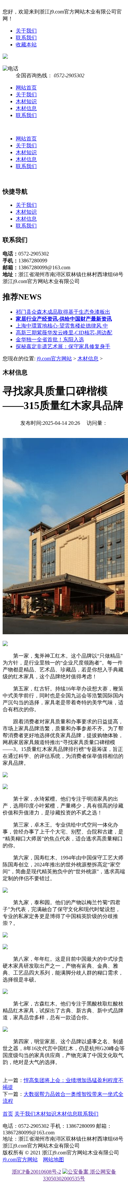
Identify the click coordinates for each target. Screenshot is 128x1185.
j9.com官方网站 (54, 358)
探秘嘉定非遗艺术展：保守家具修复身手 (63, 346)
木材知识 (26, 101)
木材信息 (26, 108)
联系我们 (26, 37)
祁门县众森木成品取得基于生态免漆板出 (63, 312)
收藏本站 (26, 44)
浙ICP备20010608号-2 (36, 1171)
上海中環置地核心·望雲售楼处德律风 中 (62, 325)
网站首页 (26, 87)
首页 (8, 1114)
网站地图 (53, 1159)
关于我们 (26, 31)
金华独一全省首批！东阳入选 (50, 339)
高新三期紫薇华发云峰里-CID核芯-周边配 (64, 332)
